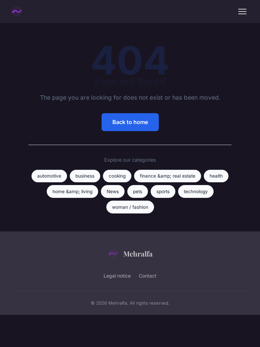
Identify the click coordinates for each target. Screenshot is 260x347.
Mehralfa (138, 253)
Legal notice (117, 276)
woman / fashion (130, 207)
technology (196, 191)
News (113, 191)
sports (163, 191)
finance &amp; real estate (167, 176)
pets (137, 191)
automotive (49, 176)
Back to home (130, 122)
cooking (117, 176)
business (84, 176)
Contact (147, 276)
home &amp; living (72, 191)
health (216, 176)
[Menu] (242, 11)
